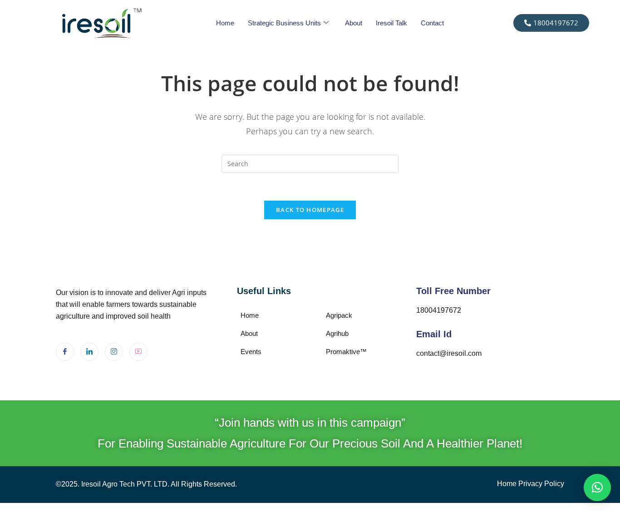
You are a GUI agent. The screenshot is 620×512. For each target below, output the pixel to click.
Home (225, 23)
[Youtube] (138, 352)
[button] (597, 487)
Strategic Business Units (284, 23)
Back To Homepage (310, 210)
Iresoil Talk (391, 23)
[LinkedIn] (89, 352)
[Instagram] (114, 352)
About (353, 23)
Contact (432, 23)
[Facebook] (65, 352)
